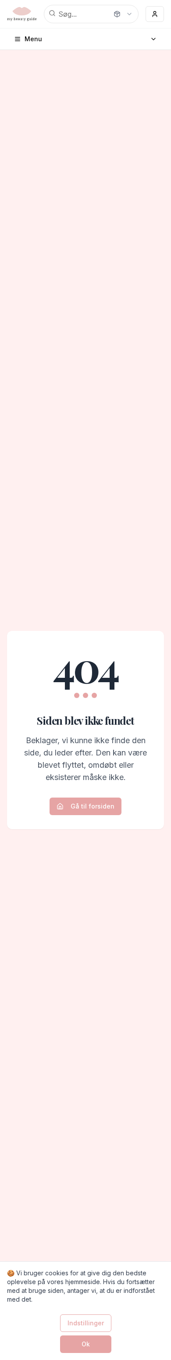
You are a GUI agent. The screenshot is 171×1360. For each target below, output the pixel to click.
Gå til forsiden (92, 806)
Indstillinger (86, 1323)
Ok (86, 1344)
